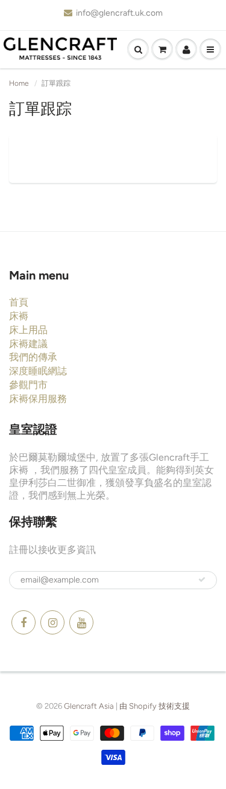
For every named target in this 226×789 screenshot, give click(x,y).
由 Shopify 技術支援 (154, 706)
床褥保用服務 (38, 398)
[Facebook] (23, 622)
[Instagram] (52, 622)
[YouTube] (81, 622)
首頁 (18, 302)
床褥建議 (28, 344)
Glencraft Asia (89, 706)
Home (19, 83)
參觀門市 (28, 385)
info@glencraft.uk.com (119, 13)
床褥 (18, 316)
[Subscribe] (202, 579)
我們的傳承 (33, 357)
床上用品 (28, 330)
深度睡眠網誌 (38, 371)
